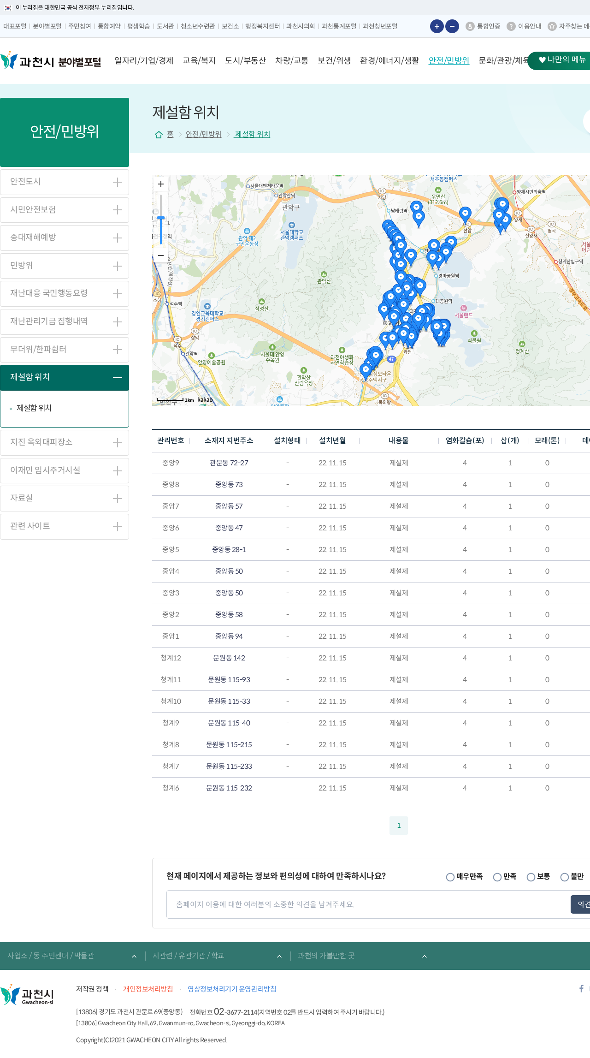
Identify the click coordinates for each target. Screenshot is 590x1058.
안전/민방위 (204, 134)
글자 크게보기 (437, 26)
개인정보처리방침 (148, 989)
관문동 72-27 (229, 462)
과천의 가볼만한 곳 (326, 956)
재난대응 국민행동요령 (49, 293)
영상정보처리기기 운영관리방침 (232, 989)
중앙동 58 (229, 614)
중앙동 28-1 (229, 549)
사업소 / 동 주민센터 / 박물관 (50, 956)
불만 (577, 876)
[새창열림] (581, 991)
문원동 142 (229, 658)
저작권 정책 (92, 989)
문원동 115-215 (229, 744)
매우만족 (469, 876)
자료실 (21, 498)
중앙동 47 (229, 527)
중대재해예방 (33, 237)
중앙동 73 (229, 484)
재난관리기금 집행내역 (49, 321)
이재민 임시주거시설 (45, 470)
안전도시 (25, 182)
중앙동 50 (229, 571)
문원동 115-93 (229, 679)
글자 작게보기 (452, 26)
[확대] (160, 184)
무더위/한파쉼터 (38, 350)
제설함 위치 (30, 377)
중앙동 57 (229, 506)
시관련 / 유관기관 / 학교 (188, 956)
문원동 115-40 (229, 723)
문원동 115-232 (229, 788)
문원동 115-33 (229, 701)
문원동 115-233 (229, 766)
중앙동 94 (229, 636)
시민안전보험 (33, 210)
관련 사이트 (30, 526)
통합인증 (488, 26)
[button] (144, 61)
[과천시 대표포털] (26, 60)
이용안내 (529, 26)
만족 (510, 876)
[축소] (160, 255)
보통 (543, 876)
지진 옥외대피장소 (41, 442)
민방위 (21, 266)
